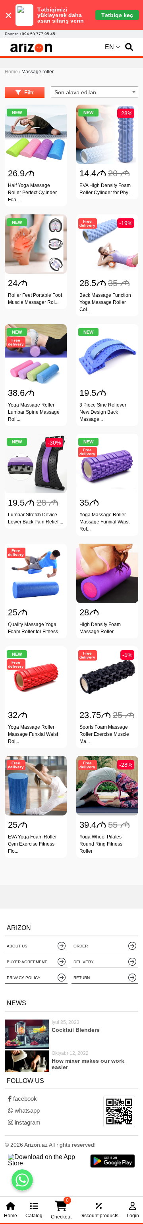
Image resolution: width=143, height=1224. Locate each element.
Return (81, 978)
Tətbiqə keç (117, 15)
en (109, 47)
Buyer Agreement (27, 962)
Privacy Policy (24, 978)
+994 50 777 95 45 (37, 34)
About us (17, 946)
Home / (13, 71)
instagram (27, 1122)
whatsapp (26, 1110)
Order (80, 946)
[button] (129, 47)
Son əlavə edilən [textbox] (75, 92)
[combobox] (94, 91)
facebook (24, 1099)
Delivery (83, 962)
